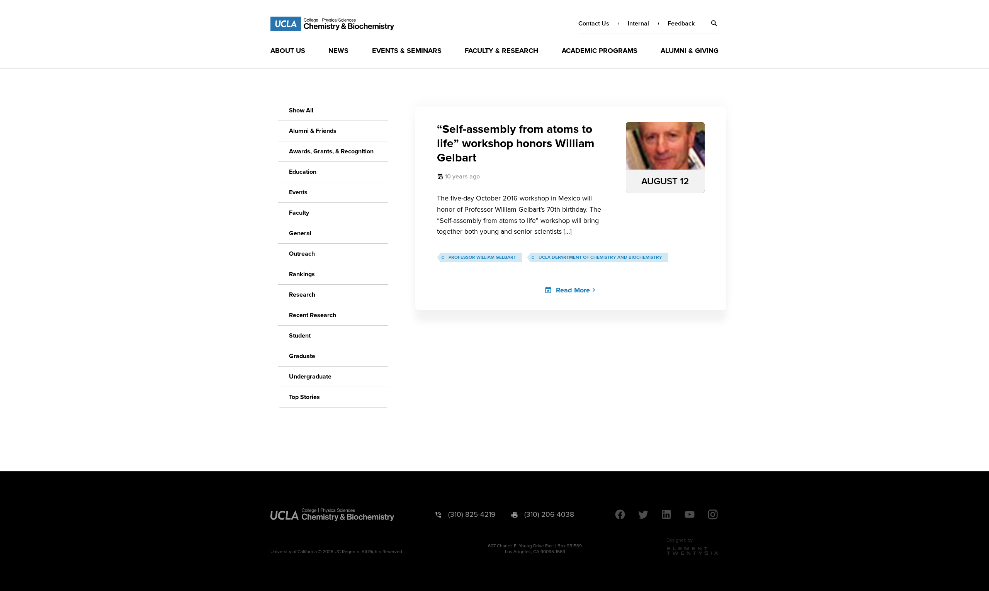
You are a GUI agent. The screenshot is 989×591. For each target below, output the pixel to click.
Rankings (302, 274)
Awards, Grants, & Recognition (331, 151)
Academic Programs (599, 50)
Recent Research (312, 315)
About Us (287, 50)
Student (300, 336)
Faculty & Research (501, 50)
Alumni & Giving (690, 50)
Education (302, 172)
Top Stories (304, 397)
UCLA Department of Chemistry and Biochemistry (600, 257)
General (300, 233)
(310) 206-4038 (549, 514)
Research (302, 295)
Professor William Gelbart (482, 257)
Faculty (299, 213)
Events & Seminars (407, 50)
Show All (301, 110)
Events (298, 192)
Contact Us (593, 23)
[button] (714, 23)
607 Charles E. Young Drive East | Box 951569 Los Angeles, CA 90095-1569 (535, 549)
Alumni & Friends (312, 131)
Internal (638, 23)
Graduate (302, 356)
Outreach (302, 254)
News (338, 50)
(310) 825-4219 (471, 514)
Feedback (681, 23)
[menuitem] (287, 51)
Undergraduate (310, 376)
